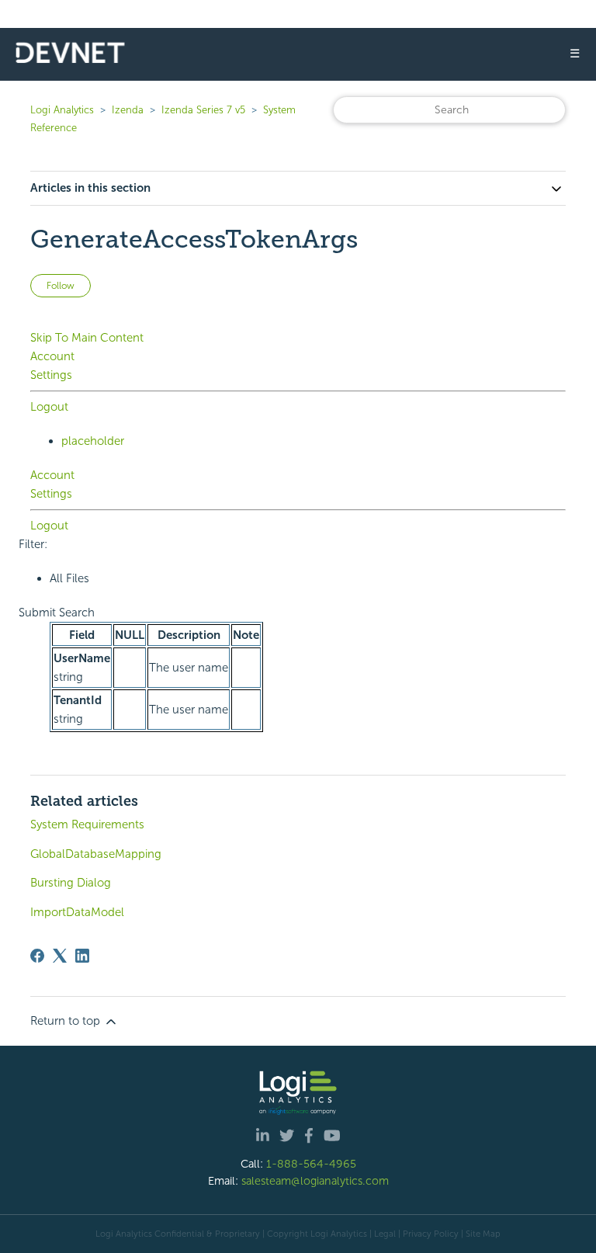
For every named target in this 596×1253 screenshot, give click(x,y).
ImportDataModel (77, 912)
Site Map (483, 1233)
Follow (60, 285)
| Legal (382, 1233)
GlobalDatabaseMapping (95, 854)
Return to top (66, 1021)
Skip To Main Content (87, 338)
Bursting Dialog (70, 883)
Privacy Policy (431, 1233)
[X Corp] (60, 956)
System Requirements (87, 824)
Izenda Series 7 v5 (203, 110)
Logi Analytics (62, 110)
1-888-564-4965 (311, 1164)
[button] (57, 612)
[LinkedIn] (82, 956)
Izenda (128, 110)
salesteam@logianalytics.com (315, 1181)
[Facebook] (37, 956)
